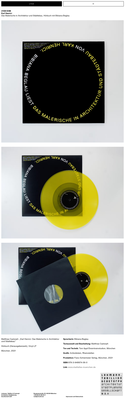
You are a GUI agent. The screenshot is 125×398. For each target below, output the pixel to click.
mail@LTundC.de (39, 396)
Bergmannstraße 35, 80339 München (45, 393)
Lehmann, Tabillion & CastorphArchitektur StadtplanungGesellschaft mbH (10, 394)
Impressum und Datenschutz (74, 396)
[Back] (93, 3)
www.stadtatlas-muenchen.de (82, 367)
